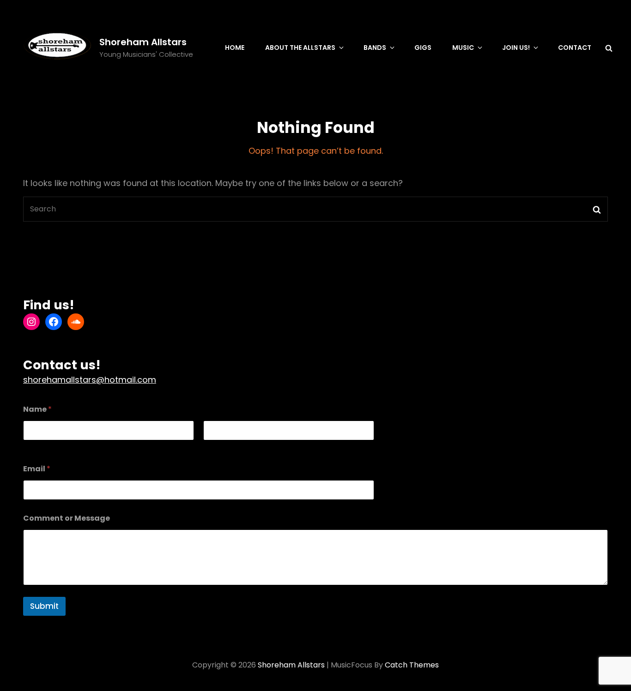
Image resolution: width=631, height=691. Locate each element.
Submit (44, 606)
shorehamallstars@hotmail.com (89, 379)
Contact (574, 47)
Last (209, 447)
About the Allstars (300, 47)
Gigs (422, 47)
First (29, 447)
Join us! (516, 47)
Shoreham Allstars (143, 42)
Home (234, 47)
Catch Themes (412, 665)
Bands (375, 47)
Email (36, 468)
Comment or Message (66, 518)
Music (463, 47)
